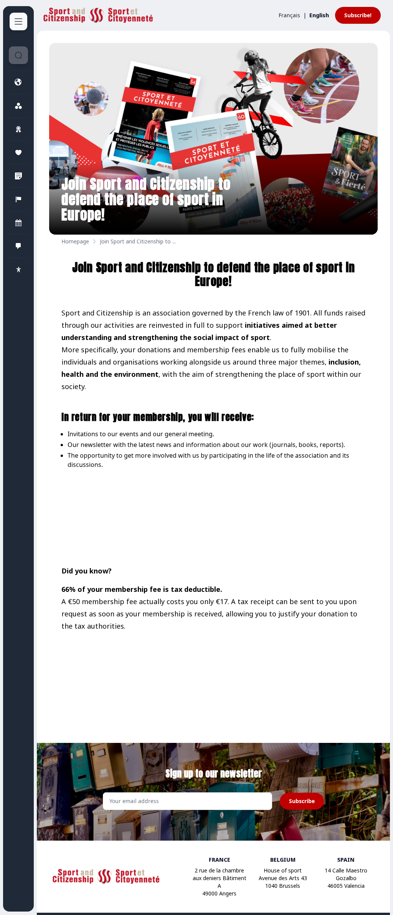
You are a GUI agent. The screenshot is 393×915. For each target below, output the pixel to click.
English (319, 15)
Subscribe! (358, 15)
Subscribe (302, 801)
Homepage (75, 241)
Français (289, 15)
